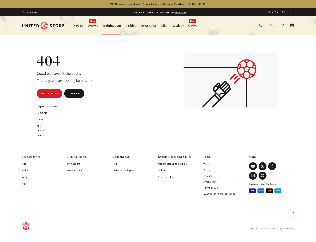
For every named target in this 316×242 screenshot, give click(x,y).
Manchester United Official (172, 163)
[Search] (261, 25)
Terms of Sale (211, 187)
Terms (206, 164)
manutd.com (32, 12)
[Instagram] (253, 176)
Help (270, 12)
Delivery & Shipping (123, 170)
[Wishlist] (281, 25)
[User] (271, 26)
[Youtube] (253, 166)
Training (26, 170)
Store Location (166, 177)
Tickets (162, 170)
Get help (74, 93)
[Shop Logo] (43, 25)
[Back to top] (292, 212)
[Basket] (292, 25)
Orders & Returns (283, 12)
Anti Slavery (210, 181)
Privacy (207, 170)
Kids (24, 183)
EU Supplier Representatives (219, 193)
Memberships (74, 170)
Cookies (208, 176)
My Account (73, 163)
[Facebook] (272, 166)
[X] (262, 166)
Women (26, 177)
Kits (24, 163)
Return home (49, 93)
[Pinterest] (262, 176)
